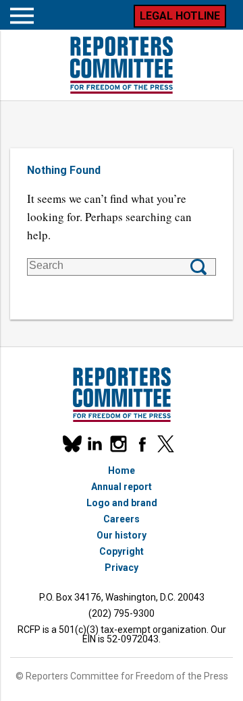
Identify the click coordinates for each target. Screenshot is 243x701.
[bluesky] (71, 443)
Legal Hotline (180, 15)
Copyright (121, 551)
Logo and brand (121, 502)
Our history (121, 535)
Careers (121, 519)
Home (121, 470)
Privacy (121, 567)
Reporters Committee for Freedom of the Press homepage (121, 65)
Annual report (121, 486)
